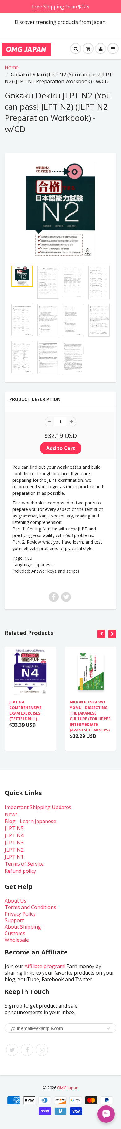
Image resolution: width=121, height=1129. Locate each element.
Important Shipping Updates (38, 807)
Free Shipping (48, 6)
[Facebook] (27, 1050)
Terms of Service (24, 863)
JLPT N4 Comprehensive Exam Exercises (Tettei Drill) (25, 710)
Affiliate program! (45, 966)
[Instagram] (42, 1050)
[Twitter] (12, 1050)
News (11, 814)
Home (12, 67)
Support (14, 920)
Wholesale (17, 939)
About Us (15, 900)
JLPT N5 (14, 828)
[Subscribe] (108, 1028)
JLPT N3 (14, 842)
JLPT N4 (14, 835)
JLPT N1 (14, 857)
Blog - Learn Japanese (30, 821)
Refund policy (20, 870)
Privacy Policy (20, 913)
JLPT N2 (14, 849)
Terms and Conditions (30, 907)
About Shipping (23, 926)
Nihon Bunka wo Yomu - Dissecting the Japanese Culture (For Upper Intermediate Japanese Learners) (90, 716)
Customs (15, 933)
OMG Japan (67, 1087)
